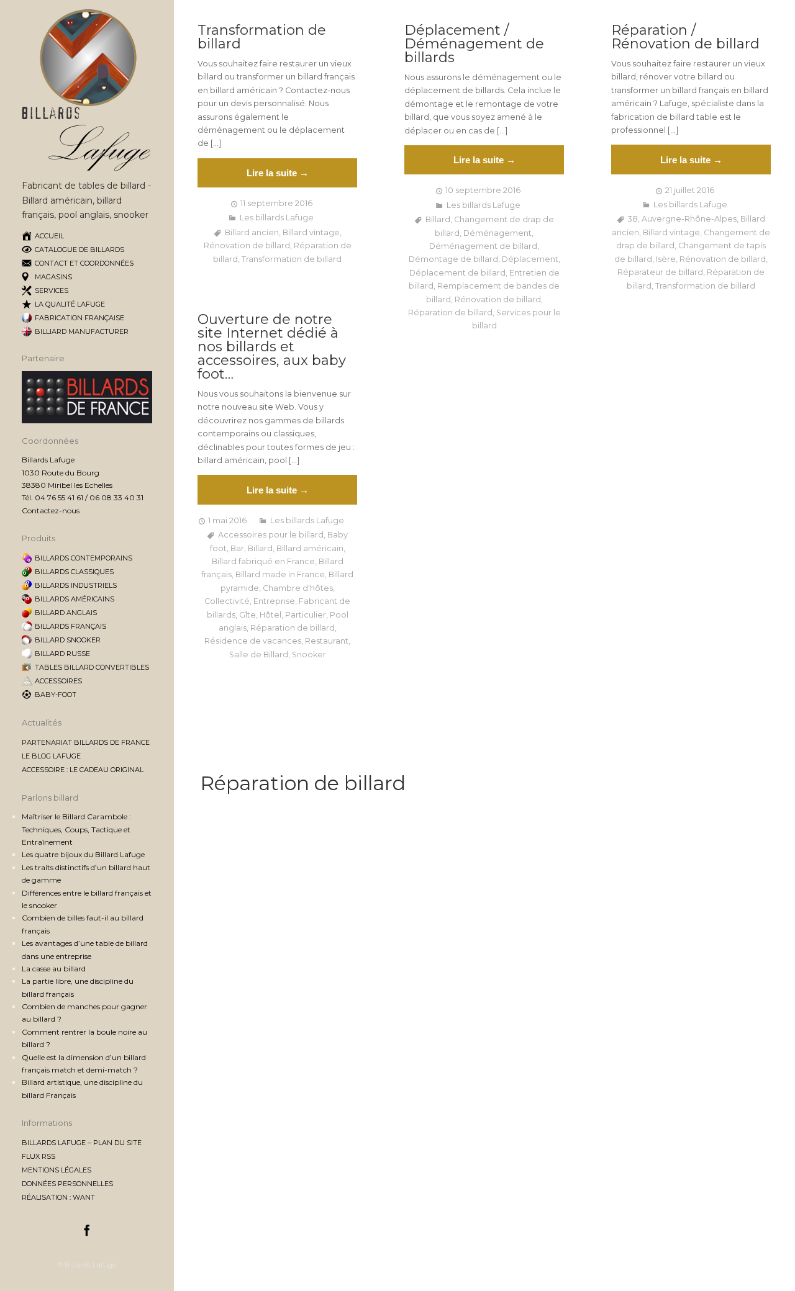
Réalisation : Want (58, 1197)
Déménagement (497, 233)
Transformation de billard (262, 37)
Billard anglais (66, 612)
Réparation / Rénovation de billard (685, 37)
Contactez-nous (51, 510)
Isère (666, 259)
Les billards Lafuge (277, 217)
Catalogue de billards (79, 249)
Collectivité (227, 601)
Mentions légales (56, 1170)
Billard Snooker (68, 640)
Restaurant (326, 641)
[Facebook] (87, 1231)
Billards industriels (76, 585)
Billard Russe (62, 653)
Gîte (247, 614)
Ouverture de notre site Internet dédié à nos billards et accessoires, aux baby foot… (272, 347)
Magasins (53, 276)
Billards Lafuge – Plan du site (82, 1142)
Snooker (309, 654)
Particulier (305, 614)
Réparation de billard (450, 312)
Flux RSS (38, 1156)
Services (51, 290)
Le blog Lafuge (51, 756)
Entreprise (274, 601)
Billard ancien (252, 232)
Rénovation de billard (247, 245)
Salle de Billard (258, 654)
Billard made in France (280, 574)
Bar (237, 548)
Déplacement (530, 259)
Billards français (70, 626)
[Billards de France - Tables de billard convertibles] (87, 420)
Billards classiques (74, 571)
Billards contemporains (83, 558)
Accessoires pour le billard (271, 534)
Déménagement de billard (483, 246)
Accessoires (58, 681)
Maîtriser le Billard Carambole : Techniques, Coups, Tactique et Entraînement (76, 829)
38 (633, 218)
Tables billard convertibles (92, 667)
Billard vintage (311, 232)
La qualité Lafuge (70, 304)
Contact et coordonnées (84, 263)
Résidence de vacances (252, 641)
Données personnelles (67, 1183)
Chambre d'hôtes (298, 588)
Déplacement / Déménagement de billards (474, 44)
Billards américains (74, 599)
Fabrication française (79, 317)
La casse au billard (54, 968)
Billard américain (309, 548)
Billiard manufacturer (82, 331)
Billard (437, 219)
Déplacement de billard (457, 272)
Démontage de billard (453, 259)
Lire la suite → (278, 173)
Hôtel (270, 614)
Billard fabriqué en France (263, 561)
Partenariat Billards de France (86, 742)
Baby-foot (55, 694)
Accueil (49, 236)
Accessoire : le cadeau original (82, 769)
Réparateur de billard (660, 272)
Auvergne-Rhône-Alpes (689, 218)
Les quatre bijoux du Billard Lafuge (83, 854)
